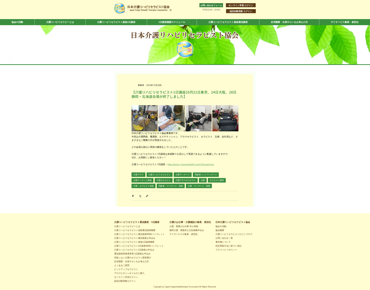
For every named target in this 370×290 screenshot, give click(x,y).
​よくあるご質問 (121, 265)
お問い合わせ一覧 (224, 238)
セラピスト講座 (217, 180)
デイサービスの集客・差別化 (183, 234)
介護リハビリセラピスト (159, 174)
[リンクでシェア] (147, 196)
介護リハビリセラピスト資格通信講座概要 (134, 230)
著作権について (223, 242)
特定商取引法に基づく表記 (228, 246)
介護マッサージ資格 (142, 180)
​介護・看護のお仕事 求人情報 (183, 226)
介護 (203, 180)
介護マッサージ (183, 174)
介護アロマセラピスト (186, 180)
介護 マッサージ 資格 (199, 186)
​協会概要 (219, 230)
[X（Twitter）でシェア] (140, 196)
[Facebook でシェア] (133, 196)
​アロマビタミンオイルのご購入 (129, 273)
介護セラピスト (164, 180)
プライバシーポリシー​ (226, 249)
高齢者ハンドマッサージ (206, 174)
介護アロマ (138, 174)
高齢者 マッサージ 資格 (171, 186)
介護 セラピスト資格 (143, 186)
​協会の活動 (220, 226)
